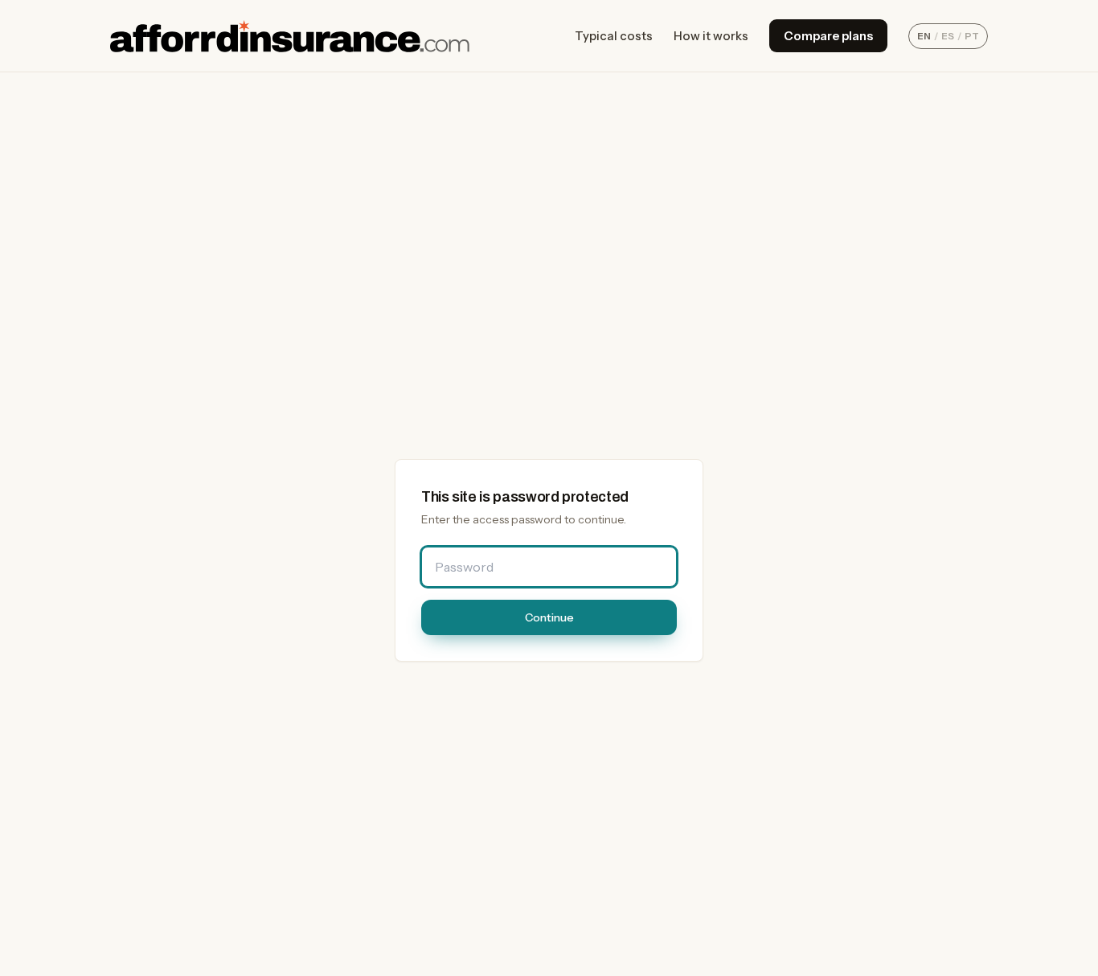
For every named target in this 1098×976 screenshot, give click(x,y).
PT (972, 36)
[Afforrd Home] (289, 36)
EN (924, 36)
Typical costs (614, 35)
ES (947, 36)
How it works (711, 35)
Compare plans (828, 35)
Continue (549, 617)
